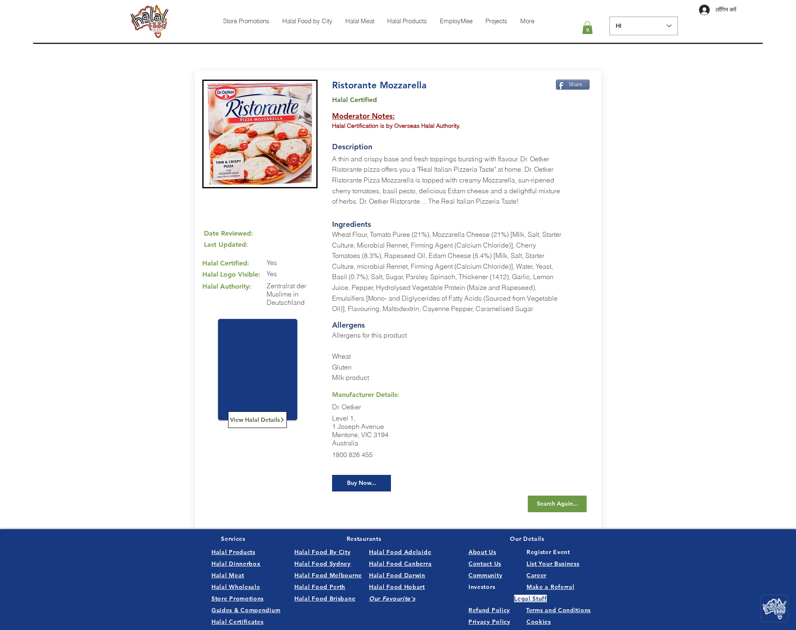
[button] (587, 27)
